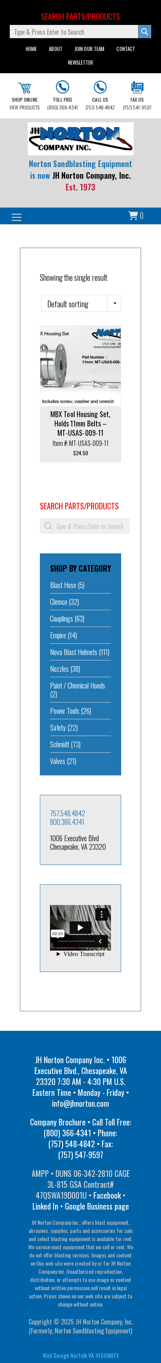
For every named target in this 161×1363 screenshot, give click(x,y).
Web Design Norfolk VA (68, 1355)
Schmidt (59, 744)
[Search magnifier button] (144, 31)
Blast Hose (63, 585)
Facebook (107, 1195)
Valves (57, 761)
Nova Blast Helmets (73, 652)
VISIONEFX (107, 1355)
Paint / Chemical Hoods (77, 685)
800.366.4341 (67, 821)
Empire (58, 635)
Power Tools (64, 710)
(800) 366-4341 (62, 103)
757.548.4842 (67, 813)
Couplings (61, 618)
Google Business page (97, 1206)
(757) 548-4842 (100, 103)
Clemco (58, 601)
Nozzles (59, 668)
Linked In (45, 1206)
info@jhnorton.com (80, 1103)
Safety (58, 727)
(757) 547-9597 (137, 103)
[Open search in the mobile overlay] (85, 526)
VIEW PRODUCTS (24, 103)
